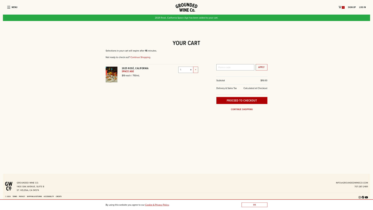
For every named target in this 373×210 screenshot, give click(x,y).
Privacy (22, 196)
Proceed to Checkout (242, 100)
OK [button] (254, 204)
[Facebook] (363, 197)
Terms (15, 196)
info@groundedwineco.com (352, 182)
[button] (12, 7)
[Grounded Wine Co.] (8, 185)
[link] (157, 204)
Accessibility (49, 196)
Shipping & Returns (34, 196)
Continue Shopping (140, 57)
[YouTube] (366, 197)
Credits (59, 196)
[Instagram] (360, 197)
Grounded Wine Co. (186, 7)
